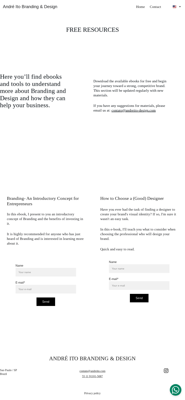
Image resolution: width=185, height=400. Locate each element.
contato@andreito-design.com (133, 110)
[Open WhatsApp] (175, 390)
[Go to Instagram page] (166, 370)
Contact (155, 7)
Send (45, 301)
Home (140, 7)
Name (19, 265)
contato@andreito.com (92, 371)
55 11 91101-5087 (92, 376)
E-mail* (20, 282)
